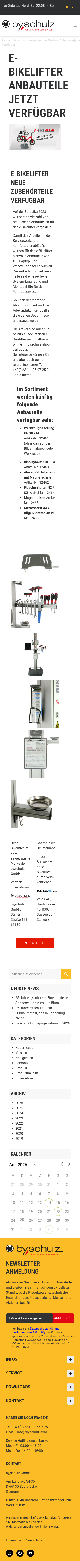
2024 (19, 1113)
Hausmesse (24, 1048)
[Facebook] (20, 1553)
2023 (19, 1118)
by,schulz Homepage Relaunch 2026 (42, 1023)
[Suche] (66, 974)
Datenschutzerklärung (45, 1328)
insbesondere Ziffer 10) (29, 1332)
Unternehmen (25, 1078)
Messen (21, 1053)
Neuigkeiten (24, 1058)
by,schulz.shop (39, 344)
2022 (19, 1123)
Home (6, 40)
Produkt (21, 1068)
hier (55, 1526)
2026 (19, 1103)
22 (58, 1212)
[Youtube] (30, 1553)
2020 (19, 1134)
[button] (74, 25)
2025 (19, 1108)
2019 (19, 1139)
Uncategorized (32, 40)
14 (49, 1203)
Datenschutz (33, 1540)
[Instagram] (9, 1553)
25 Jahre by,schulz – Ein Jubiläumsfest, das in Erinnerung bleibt (40, 1013)
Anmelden (62, 1318)
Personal (22, 1063)
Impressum (13, 1540)
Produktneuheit (26, 1073)
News (16, 40)
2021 (19, 1128)
